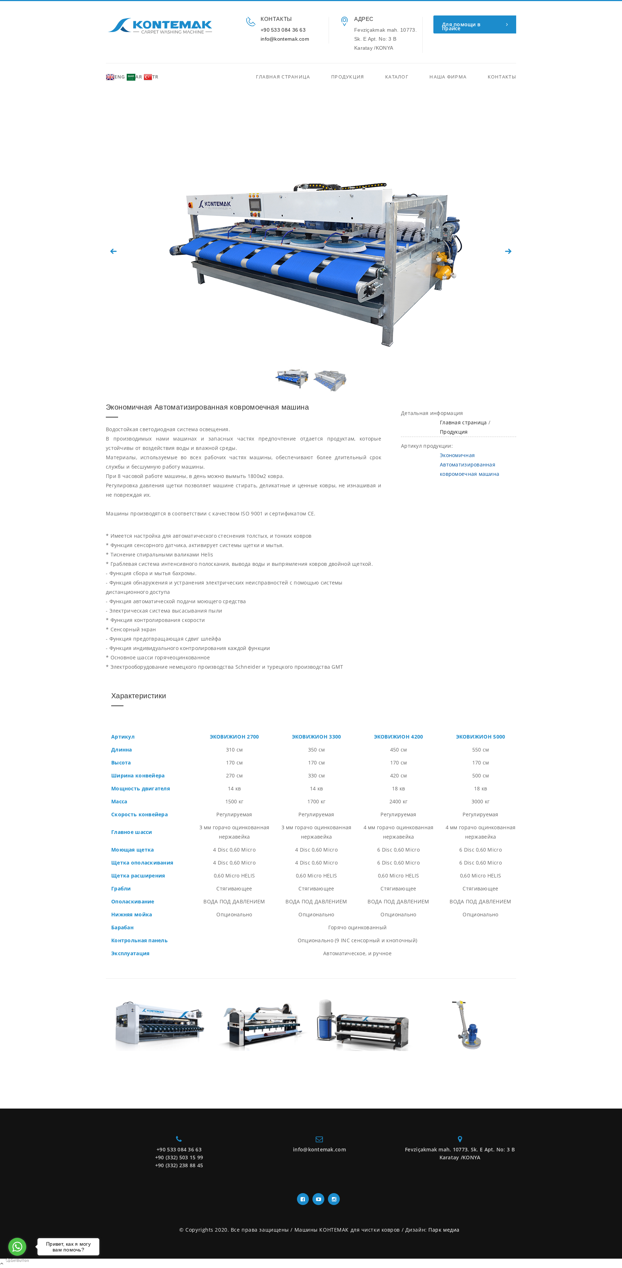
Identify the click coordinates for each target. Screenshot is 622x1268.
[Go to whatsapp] (17, 1247)
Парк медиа (444, 1229)
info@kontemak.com (285, 39)
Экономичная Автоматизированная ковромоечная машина (469, 464)
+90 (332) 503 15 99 (179, 1157)
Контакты (502, 77)
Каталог (397, 77)
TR (155, 76)
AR (138, 76)
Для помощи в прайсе (461, 26)
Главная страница (283, 77)
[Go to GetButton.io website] (17, 1260)
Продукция (347, 77)
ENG (119, 76)
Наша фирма (447, 77)
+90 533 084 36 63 (283, 30)
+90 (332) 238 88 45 (179, 1165)
